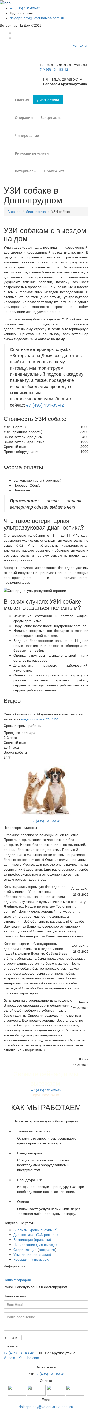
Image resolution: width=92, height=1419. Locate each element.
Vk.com (9, 1357)
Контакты (79, 45)
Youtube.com (29, 1357)
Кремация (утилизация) (32, 1259)
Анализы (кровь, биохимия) (35, 1229)
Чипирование (27, 135)
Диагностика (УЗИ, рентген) (35, 1234)
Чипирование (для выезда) (35, 1244)
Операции (24, 117)
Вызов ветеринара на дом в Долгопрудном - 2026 (46, 1414)
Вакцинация (51, 117)
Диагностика (48, 99)
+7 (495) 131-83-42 (25, 7)
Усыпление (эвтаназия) (32, 1254)
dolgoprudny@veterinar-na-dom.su (37, 17)
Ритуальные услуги (32, 153)
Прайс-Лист (54, 171)
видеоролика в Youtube (39, 718)
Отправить (12, 1337)
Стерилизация (25, 1249)
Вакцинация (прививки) (32, 1239)
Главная (22, 99)
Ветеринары (25, 171)
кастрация (47, 1249)
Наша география (17, 1279)
